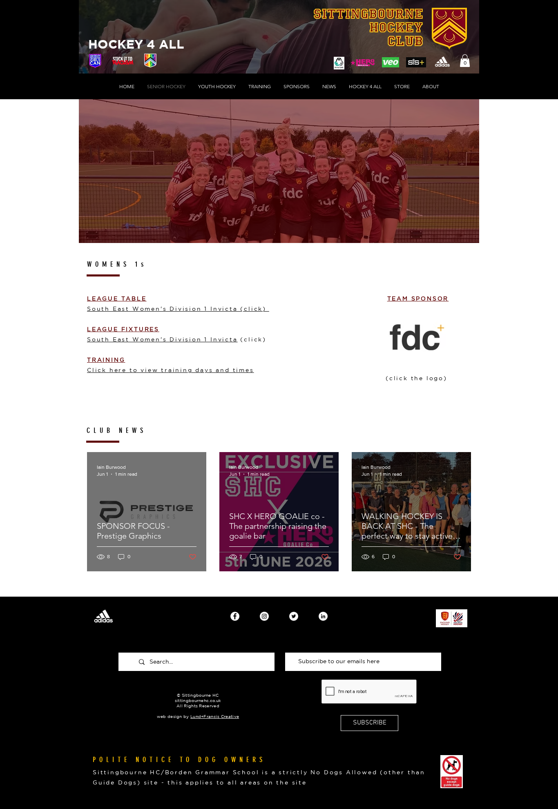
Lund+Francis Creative (214, 716)
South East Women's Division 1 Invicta (162, 339)
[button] (465, 60)
